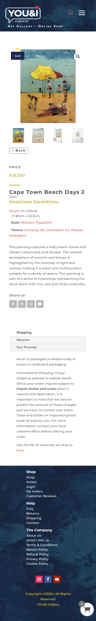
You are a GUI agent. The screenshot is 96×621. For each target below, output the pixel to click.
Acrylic (14, 211)
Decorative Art (58, 230)
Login (30, 487)
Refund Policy (37, 554)
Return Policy (37, 550)
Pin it (22, 304)
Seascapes (17, 235)
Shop (30, 477)
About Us (33, 536)
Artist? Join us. (38, 540)
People (77, 230)
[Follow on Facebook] (48, 579)
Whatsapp (31, 304)
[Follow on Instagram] (39, 579)
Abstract (27, 222)
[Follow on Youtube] (57, 579)
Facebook (13, 304)
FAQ (29, 509)
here (20, 450)
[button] (78, 56)
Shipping (24, 332)
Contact (32, 523)
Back (21, 150)
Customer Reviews (41, 496)
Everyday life (34, 230)
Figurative (44, 222)
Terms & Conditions (42, 545)
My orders (34, 491)
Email (40, 304)
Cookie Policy (37, 564)
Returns (23, 340)
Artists (31, 482)
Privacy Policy (37, 559)
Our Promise (27, 347)
